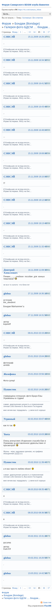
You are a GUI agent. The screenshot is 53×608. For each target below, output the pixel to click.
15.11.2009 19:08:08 (37, 153)
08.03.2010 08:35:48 (37, 489)
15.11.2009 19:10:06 (37, 177)
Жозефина (10, 374)
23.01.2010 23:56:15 (37, 374)
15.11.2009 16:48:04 (37, 130)
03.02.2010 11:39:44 (37, 462)
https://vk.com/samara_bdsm (29, 10)
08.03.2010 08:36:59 (37, 513)
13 (30, 32)
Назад (14, 32)
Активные (26, 18)
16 (44, 32)
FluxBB (47, 606)
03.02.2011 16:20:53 (37, 558)
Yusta (7, 434)
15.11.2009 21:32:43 (37, 247)
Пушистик (10, 389)
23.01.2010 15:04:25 (37, 356)
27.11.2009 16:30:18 (37, 293)
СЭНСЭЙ (9, 36)
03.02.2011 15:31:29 (37, 536)
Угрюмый (9, 418)
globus (7, 293)
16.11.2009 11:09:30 (37, 270)
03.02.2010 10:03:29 (37, 434)
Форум (6, 23)
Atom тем (47, 602)
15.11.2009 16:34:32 (37, 60)
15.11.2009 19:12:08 (37, 200)
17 (49, 32)
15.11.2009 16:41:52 (37, 83)
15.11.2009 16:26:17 (37, 37)
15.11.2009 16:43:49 (37, 107)
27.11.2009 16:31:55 (37, 315)
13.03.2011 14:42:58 (37, 573)
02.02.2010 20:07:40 (37, 419)
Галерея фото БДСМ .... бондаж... (27, 27)
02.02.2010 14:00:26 (37, 389)
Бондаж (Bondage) (27, 23)
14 (34, 32)
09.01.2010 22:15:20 (37, 333)
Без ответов (38, 18)
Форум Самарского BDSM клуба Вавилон (25, 4)
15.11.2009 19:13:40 (37, 223)
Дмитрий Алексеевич (10, 271)
